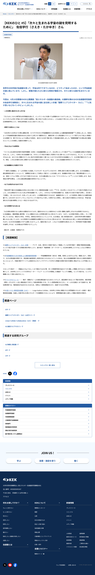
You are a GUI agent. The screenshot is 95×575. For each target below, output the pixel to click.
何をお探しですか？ (24, 9)
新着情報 (77, 9)
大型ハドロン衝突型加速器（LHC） (16, 290)
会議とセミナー (41, 548)
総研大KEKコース (71, 537)
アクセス (89, 9)
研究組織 (54, 9)
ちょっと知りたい (8, 508)
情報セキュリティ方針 (41, 540)
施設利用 (69, 543)
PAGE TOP (91, 471)
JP (49, 4)
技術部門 (7, 424)
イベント (7, 395)
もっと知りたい (7, 512)
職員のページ (38, 554)
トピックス (11, 14)
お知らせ (7, 392)
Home (4, 14)
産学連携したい (7, 528)
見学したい (6, 520)
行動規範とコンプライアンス (43, 536)
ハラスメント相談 (71, 547)
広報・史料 (38, 544)
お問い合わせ (72, 565)
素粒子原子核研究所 (11, 430)
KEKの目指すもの (40, 520)
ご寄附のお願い (84, 543)
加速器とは (67, 9)
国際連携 (82, 533)
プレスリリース (9, 385)
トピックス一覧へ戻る (47, 365)
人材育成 (69, 533)
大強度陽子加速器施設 (11, 420)
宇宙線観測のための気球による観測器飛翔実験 (20, 256)
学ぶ (19, 460)
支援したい (6, 540)
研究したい (6, 524)
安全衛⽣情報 (83, 547)
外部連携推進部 (9, 417)
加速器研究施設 (8, 34)
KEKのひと (7, 37)
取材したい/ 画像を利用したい (12, 536)
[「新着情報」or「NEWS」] (89, 3)
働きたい (5, 532)
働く (76, 460)
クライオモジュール (12, 280)
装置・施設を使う (47, 460)
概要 (36, 512)
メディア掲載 (9, 399)
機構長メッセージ (40, 508)
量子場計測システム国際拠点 (13, 434)
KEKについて (40, 9)
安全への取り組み (40, 524)
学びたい (5, 516)
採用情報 (69, 540)
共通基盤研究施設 (10, 410)
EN (53, 4)
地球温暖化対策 (39, 528)
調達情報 (82, 540)
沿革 (36, 516)
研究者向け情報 (84, 537)
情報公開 (37, 532)
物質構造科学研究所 (11, 427)
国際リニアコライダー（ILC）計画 (16, 245)
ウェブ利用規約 (60, 565)
